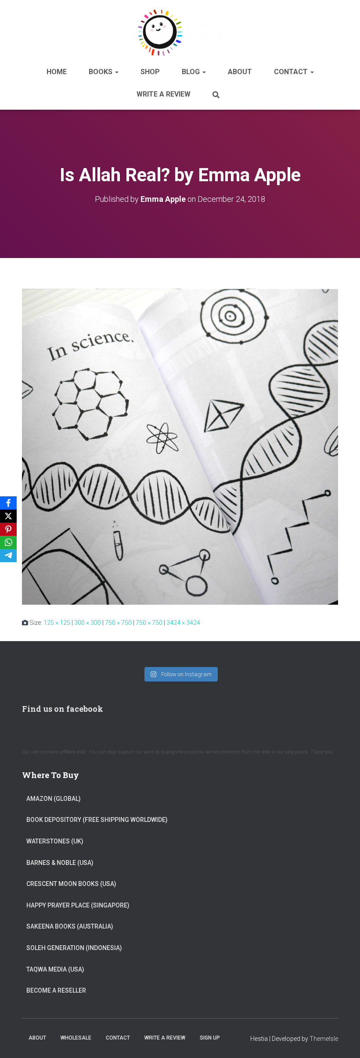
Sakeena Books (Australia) (69, 926)
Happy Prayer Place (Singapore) (78, 905)
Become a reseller (56, 990)
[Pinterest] (8, 529)
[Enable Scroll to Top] (342, 1040)
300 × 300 (87, 622)
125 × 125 (56, 622)
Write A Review (164, 94)
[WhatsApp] (8, 542)
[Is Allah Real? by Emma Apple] (180, 446)
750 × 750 (118, 622)
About (240, 72)
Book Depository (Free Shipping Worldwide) (97, 819)
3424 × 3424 (183, 622)
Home (57, 72)
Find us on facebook (62, 708)
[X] (8, 516)
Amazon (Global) (53, 798)
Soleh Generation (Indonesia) (74, 947)
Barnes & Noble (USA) (60, 862)
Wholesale (76, 1038)
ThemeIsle (324, 1038)
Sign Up (210, 1038)
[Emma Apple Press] (180, 32)
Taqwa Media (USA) (55, 969)
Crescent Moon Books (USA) (71, 883)
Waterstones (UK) (54, 841)
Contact (292, 72)
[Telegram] (8, 555)
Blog (192, 72)
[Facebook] (8, 502)
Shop (150, 72)
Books (101, 72)
